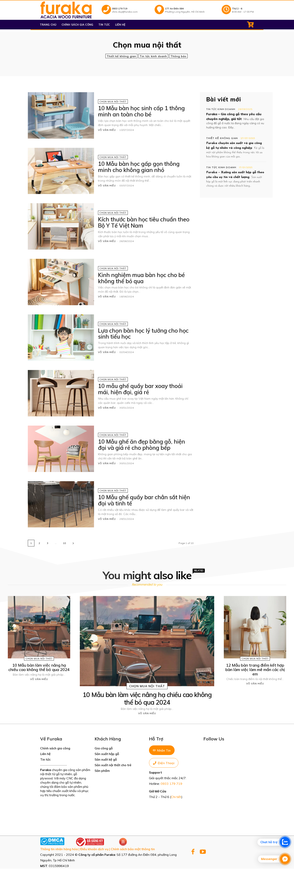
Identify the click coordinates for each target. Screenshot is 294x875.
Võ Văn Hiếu (107, 129)
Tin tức (45, 759)
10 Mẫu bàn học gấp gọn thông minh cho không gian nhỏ (139, 166)
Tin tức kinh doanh (153, 56)
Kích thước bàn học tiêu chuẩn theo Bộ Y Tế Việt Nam (143, 222)
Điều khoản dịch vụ (94, 849)
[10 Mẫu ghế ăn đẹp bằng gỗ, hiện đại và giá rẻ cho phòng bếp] (61, 449)
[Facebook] (193, 852)
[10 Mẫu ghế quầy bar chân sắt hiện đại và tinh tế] (61, 504)
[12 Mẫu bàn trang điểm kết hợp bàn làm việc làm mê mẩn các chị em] (255, 627)
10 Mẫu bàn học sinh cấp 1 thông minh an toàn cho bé (141, 111)
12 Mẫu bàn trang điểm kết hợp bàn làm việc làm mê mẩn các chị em (255, 669)
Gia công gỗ (104, 748)
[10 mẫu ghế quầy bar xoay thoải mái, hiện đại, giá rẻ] (61, 393)
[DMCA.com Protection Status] (52, 844)
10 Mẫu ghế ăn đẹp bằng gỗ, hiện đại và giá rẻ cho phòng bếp (141, 444)
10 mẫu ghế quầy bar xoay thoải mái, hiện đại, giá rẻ (140, 389)
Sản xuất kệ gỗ (106, 759)
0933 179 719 (171, 784)
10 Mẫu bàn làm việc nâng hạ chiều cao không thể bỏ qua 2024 (39, 667)
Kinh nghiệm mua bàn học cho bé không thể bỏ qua (141, 278)
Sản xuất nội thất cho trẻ (113, 765)
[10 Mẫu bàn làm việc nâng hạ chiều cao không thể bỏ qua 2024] (39, 627)
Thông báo (178, 56)
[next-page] (73, 543)
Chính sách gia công (55, 748)
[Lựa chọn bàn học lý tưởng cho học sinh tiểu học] (61, 337)
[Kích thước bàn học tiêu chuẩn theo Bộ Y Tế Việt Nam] (61, 226)
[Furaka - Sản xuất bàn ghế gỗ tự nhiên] (66, 10)
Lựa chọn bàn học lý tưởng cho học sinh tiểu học (143, 333)
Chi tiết (176, 797)
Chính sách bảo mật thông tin (133, 849)
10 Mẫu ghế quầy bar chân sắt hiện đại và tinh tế (144, 500)
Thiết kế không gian (121, 56)
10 (64, 543)
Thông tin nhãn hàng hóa (59, 849)
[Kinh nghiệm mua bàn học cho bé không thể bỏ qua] (61, 282)
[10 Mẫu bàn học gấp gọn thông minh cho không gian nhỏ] (61, 171)
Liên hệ (45, 754)
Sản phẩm (102, 771)
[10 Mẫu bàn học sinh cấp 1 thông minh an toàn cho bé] (61, 115)
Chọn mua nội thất (112, 101)
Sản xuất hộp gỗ (107, 754)
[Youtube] (203, 852)
